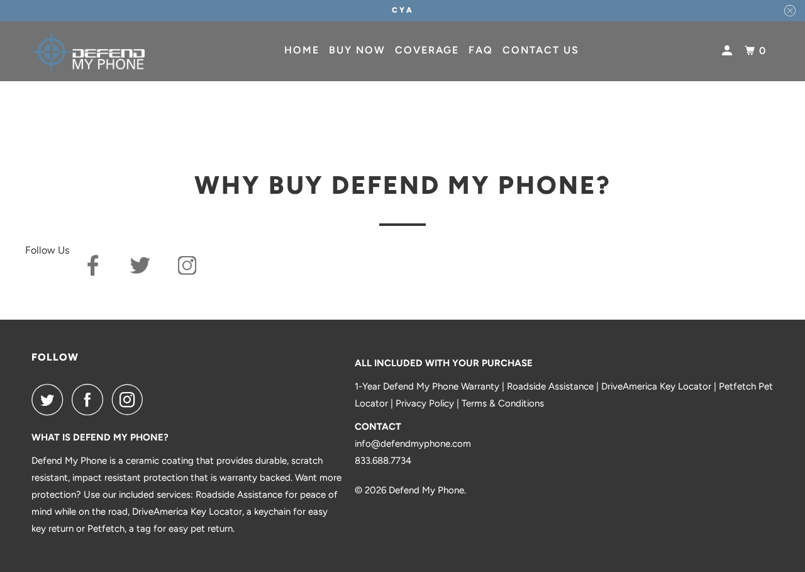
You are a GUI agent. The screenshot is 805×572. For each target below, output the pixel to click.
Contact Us (540, 50)
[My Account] (728, 51)
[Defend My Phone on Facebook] (90, 399)
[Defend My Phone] (88, 51)
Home (301, 50)
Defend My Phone (426, 490)
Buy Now (357, 50)
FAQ (481, 50)
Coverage (427, 50)
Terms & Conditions (503, 403)
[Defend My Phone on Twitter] (50, 399)
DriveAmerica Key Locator (656, 386)
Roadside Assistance (550, 386)
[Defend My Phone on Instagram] (131, 399)
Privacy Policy (425, 403)
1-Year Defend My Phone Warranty (427, 386)
